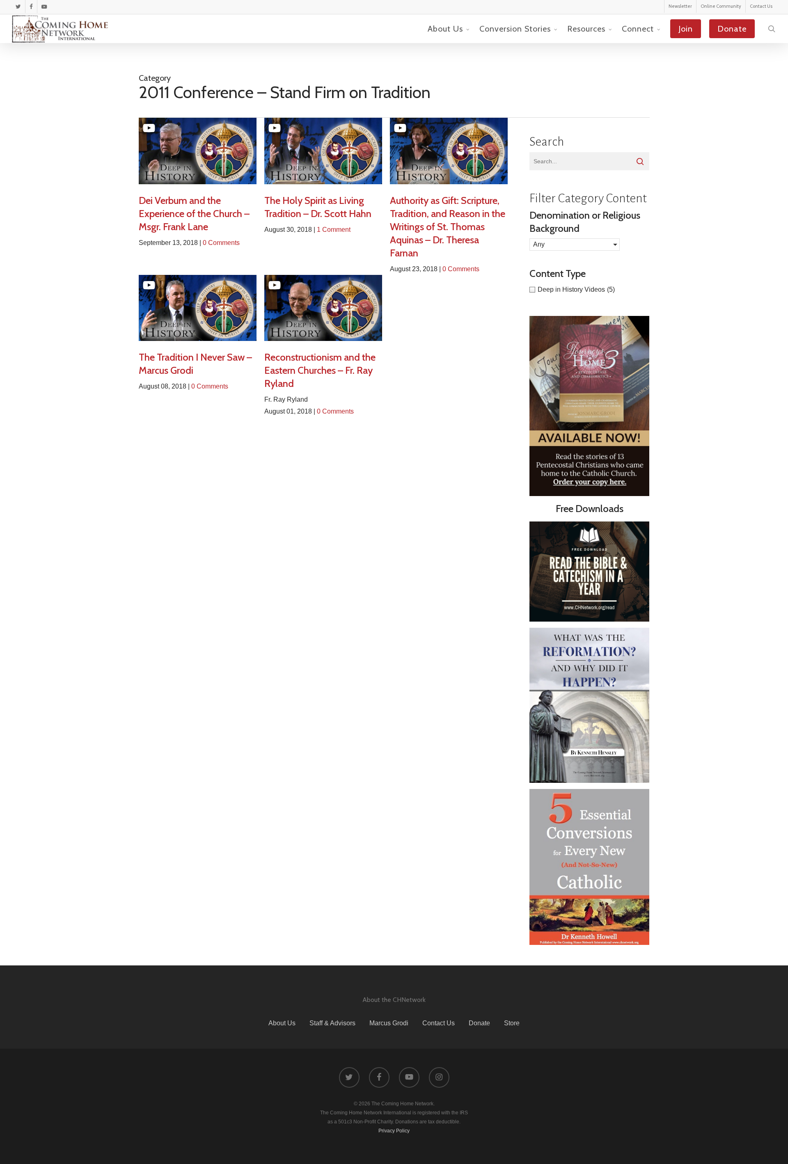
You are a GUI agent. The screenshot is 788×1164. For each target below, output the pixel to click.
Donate (479, 1023)
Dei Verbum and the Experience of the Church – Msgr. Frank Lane (194, 213)
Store (512, 1023)
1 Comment (333, 229)
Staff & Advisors (332, 1023)
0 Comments (221, 242)
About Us (282, 1023)
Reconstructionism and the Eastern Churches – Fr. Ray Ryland (320, 370)
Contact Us (438, 1023)
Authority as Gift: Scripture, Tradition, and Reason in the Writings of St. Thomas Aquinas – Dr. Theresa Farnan (447, 226)
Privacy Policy (394, 1131)
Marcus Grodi (388, 1023)
